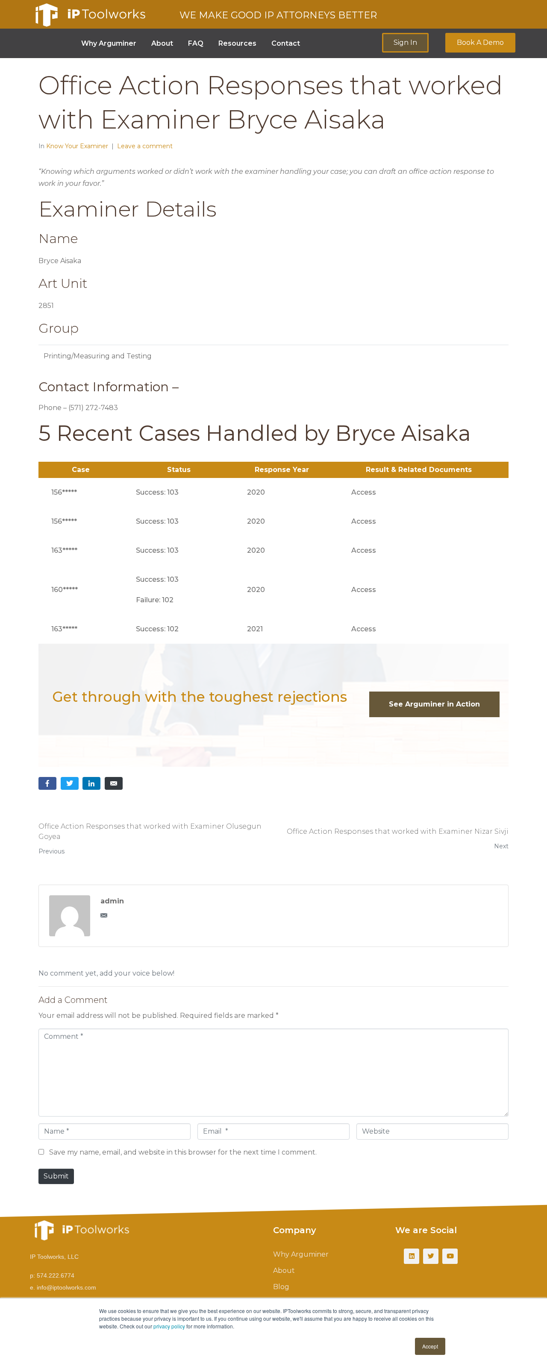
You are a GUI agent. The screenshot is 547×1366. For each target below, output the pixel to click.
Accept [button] (430, 1346)
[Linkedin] (411, 1256)
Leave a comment (145, 146)
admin (112, 901)
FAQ (195, 43)
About (162, 43)
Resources (237, 43)
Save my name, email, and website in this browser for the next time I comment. (183, 1152)
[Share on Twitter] (70, 783)
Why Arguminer (108, 43)
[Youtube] (450, 1256)
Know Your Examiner (77, 146)
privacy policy (169, 1326)
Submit (56, 1176)
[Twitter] (430, 1256)
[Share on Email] (114, 783)
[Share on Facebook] (47, 783)
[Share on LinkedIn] (91, 783)
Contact (285, 43)
